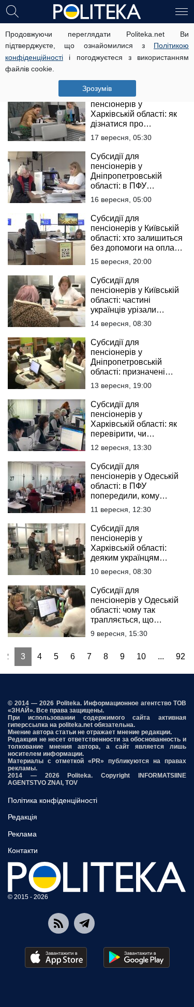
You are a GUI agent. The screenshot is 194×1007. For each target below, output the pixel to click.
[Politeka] (97, 12)
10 (141, 656)
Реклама (22, 834)
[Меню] (181, 11)
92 (180, 656)
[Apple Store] (55, 957)
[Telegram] (84, 923)
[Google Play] (136, 957)
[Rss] (58, 923)
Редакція (22, 817)
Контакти (23, 850)
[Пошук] (12, 11)
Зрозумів (97, 88)
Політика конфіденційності (52, 800)
